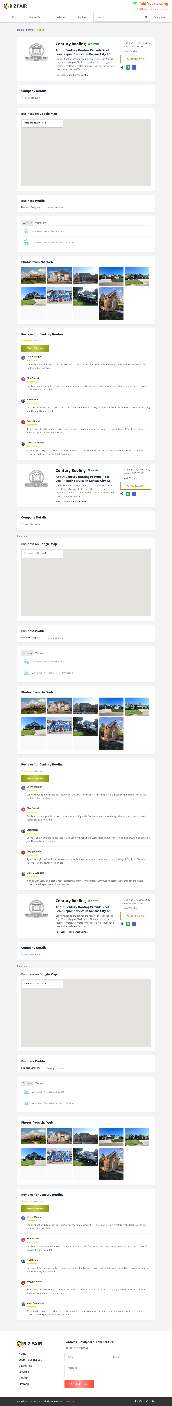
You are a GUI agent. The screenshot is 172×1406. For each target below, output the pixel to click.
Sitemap (24, 1384)
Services (24, 1372)
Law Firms (60, 17)
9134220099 (137, 59)
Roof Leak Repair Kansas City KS (72, 74)
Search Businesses (30, 1360)
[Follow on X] (147, 1401)
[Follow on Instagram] (141, 1401)
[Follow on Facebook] (135, 1401)
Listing (30, 29)
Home (15, 17)
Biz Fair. (39, 1401)
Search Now (142, 17)
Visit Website (130, 51)
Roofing (40, 29)
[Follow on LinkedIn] (153, 1401)
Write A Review (35, 348)
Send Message (79, 1384)
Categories (159, 17)
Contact (82, 17)
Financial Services (37, 17)
